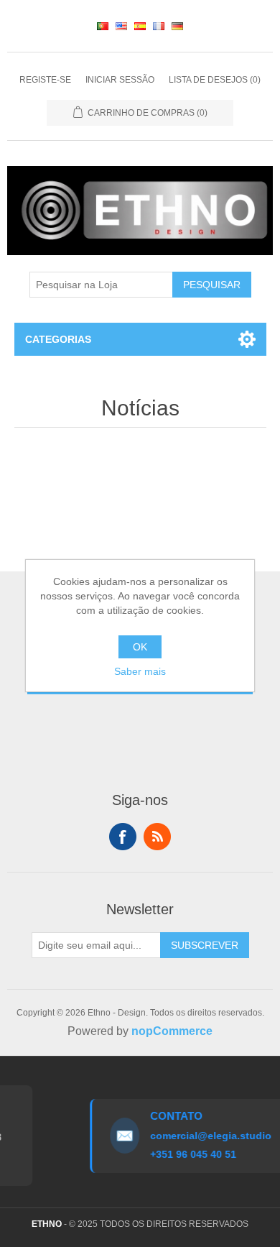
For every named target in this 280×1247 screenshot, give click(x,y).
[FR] (158, 25)
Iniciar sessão (119, 80)
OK (140, 647)
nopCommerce (172, 1031)
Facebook (122, 836)
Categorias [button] (58, 339)
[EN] (121, 25)
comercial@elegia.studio (207, 1135)
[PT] (102, 25)
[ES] (140, 25)
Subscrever (204, 945)
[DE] (177, 25)
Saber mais (140, 671)
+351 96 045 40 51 (189, 1154)
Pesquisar (212, 284)
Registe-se (45, 80)
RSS (157, 836)
